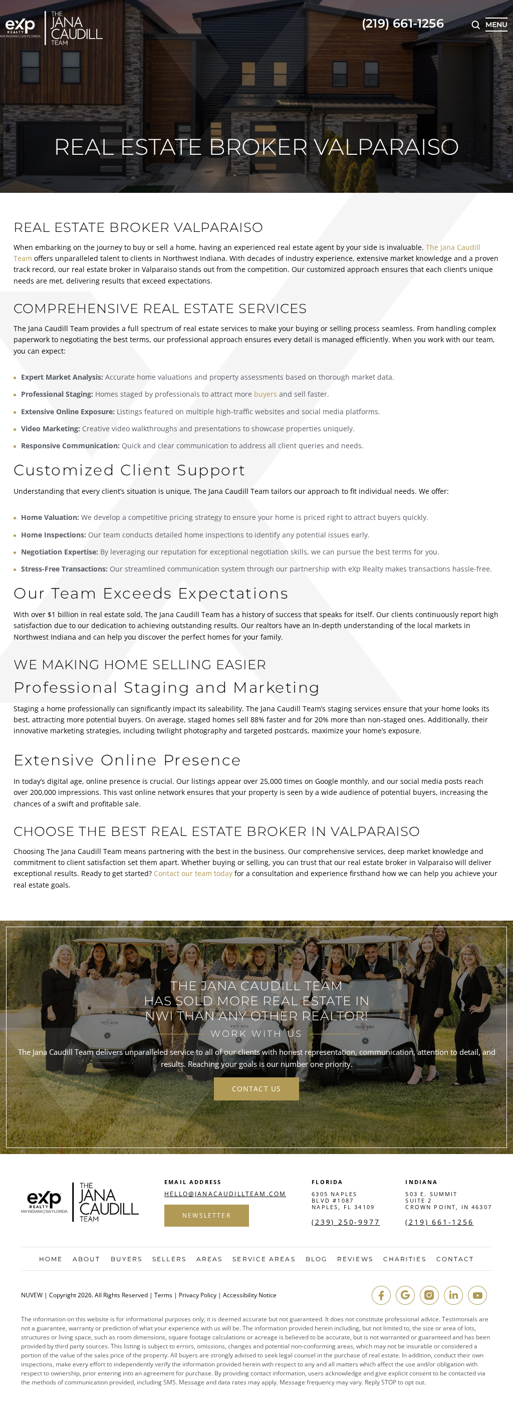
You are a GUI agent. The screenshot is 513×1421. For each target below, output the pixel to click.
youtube (477, 1295)
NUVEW (32, 1295)
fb (381, 1295)
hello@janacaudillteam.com (225, 1194)
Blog (316, 1259)
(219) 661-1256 (403, 24)
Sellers (169, 1259)
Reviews (355, 1259)
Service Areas (263, 1259)
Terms (163, 1295)
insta (429, 1295)
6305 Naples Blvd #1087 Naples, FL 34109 (343, 1200)
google (405, 1295)
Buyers (127, 1259)
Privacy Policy (197, 1295)
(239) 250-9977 (346, 1222)
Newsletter (206, 1215)
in (453, 1295)
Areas (209, 1259)
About (87, 1259)
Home (51, 1259)
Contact (455, 1259)
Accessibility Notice (250, 1295)
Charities (404, 1259)
